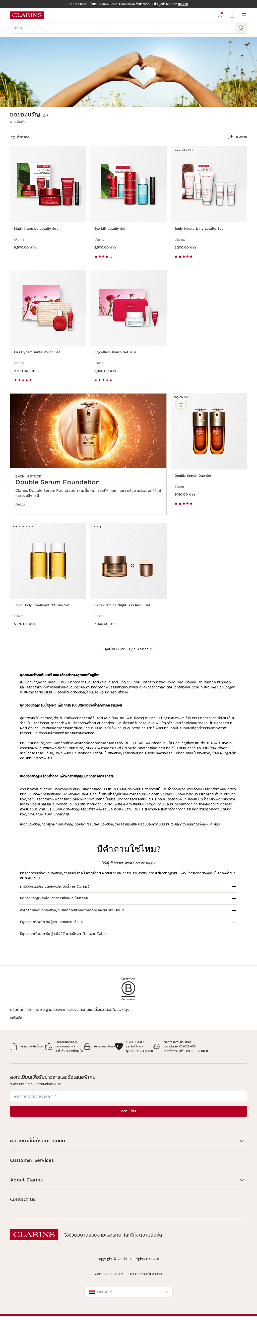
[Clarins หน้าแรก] (27, 15)
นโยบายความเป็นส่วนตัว (145, 1274)
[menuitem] (220, 15)
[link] (88, 454)
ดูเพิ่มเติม (16, 1017)
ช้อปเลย (20, 504)
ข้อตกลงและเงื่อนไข (109, 1274)
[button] (18, 121)
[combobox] (128, 1292)
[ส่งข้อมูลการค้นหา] (241, 28)
